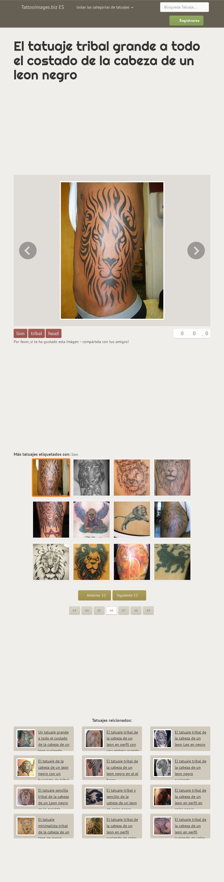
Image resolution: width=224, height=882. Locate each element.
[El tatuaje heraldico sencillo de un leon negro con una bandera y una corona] (172, 562)
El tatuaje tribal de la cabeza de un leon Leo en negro (190, 738)
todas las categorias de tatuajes (103, 7)
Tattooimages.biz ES (42, 7)
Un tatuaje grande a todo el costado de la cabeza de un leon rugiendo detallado (42, 744)
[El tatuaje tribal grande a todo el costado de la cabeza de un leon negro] (51, 477)
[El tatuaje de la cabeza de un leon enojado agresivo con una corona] (91, 562)
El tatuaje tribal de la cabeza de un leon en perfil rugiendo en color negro (111, 832)
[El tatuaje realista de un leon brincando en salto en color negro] (132, 519)
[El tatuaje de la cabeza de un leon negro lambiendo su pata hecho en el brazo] (196, 250)
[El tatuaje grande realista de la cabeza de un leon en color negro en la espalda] (51, 562)
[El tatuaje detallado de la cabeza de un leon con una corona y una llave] (172, 477)
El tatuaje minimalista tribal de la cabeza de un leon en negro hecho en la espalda (42, 832)
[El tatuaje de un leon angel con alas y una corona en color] (91, 519)
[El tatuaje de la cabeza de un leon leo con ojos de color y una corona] (132, 477)
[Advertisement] (78, 128)
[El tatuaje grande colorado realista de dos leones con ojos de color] (132, 562)
